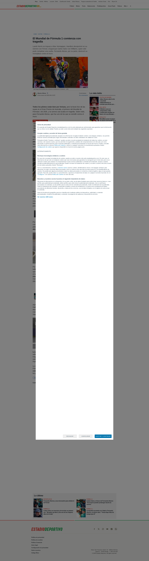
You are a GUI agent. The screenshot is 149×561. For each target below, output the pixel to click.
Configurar (85, 436)
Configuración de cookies (44, 147)
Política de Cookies (59, 145)
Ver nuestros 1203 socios (45, 197)
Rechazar (69, 436)
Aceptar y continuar (103, 436)
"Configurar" (40, 174)
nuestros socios (62, 167)
